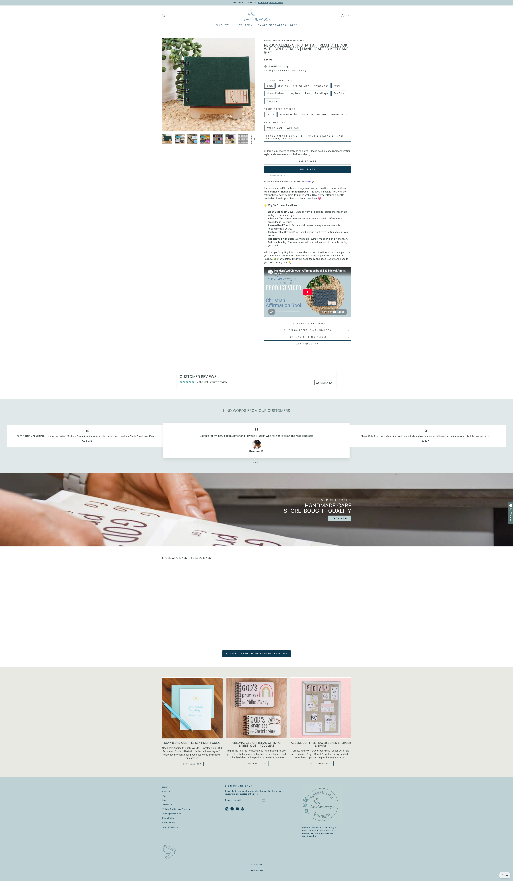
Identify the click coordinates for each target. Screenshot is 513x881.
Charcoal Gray (301, 85)
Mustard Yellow (275, 93)
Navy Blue (294, 93)
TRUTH (271, 114)
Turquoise (272, 101)
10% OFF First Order (271, 25)
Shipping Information (171, 814)
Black (270, 85)
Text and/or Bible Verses (308, 337)
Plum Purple (322, 93)
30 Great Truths (288, 114)
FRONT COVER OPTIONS (280, 109)
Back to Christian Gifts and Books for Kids (258, 654)
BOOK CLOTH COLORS (278, 80)
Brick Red (283, 85)
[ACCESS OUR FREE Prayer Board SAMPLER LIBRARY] (320, 708)
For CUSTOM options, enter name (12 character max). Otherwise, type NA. (304, 137)
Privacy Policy (168, 822)
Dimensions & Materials (307, 323)
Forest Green (321, 85)
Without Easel (274, 128)
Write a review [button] (324, 382)
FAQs (164, 796)
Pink (307, 93)
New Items (244, 25)
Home (267, 40)
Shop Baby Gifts (256, 763)
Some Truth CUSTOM (314, 114)
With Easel (293, 128)
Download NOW (192, 764)
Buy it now (308, 169)
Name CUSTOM (340, 114)
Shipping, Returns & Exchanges (307, 330)
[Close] (508, 409)
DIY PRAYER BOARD (321, 763)
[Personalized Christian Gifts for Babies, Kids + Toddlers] (256, 708)
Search (165, 787)
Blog (293, 25)
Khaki (337, 85)
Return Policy (168, 818)
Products (223, 25)
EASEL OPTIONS (274, 122)
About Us (166, 791)
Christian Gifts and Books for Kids (288, 40)
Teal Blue (339, 93)
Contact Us (167, 805)
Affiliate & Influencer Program (176, 809)
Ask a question (307, 344)
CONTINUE (491, 469)
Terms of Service (170, 827)
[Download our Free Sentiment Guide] (192, 708)
